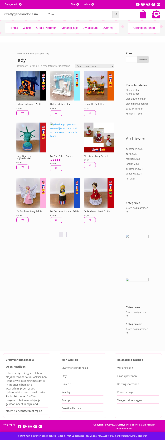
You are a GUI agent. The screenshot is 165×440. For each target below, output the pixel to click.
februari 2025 (133, 158)
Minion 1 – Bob (134, 113)
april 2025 (131, 153)
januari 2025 (132, 163)
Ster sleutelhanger (136, 98)
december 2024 (134, 168)
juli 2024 (130, 178)
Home (19, 53)
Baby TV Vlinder (134, 108)
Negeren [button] (142, 435)
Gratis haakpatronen (137, 207)
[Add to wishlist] (22, 113)
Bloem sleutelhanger (137, 103)
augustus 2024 (134, 173)
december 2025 (134, 148)
